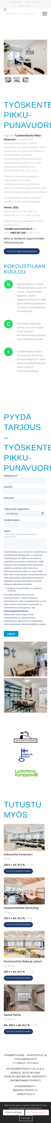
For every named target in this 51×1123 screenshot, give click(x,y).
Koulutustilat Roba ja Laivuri (23, 961)
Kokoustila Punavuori (18, 854)
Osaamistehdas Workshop (21, 908)
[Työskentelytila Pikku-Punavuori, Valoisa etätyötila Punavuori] (8, 79)
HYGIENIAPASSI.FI (15, 2)
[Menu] (43, 13)
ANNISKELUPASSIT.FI (32, 2)
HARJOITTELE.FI (25, 6)
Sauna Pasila (12, 1015)
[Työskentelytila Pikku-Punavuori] (17, 79)
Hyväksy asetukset (13, 1112)
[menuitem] (15, 2)
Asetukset (25, 1118)
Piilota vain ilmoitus (37, 1112)
